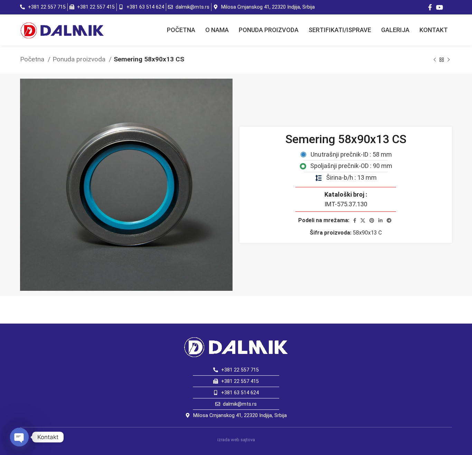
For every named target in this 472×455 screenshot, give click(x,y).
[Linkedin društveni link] (380, 220)
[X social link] (362, 220)
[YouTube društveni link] (439, 7)
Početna (33, 59)
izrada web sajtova (236, 439)
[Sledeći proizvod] (448, 59)
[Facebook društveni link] (430, 7)
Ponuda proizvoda (80, 59)
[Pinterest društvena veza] (371, 220)
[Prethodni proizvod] (434, 59)
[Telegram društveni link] (389, 220)
